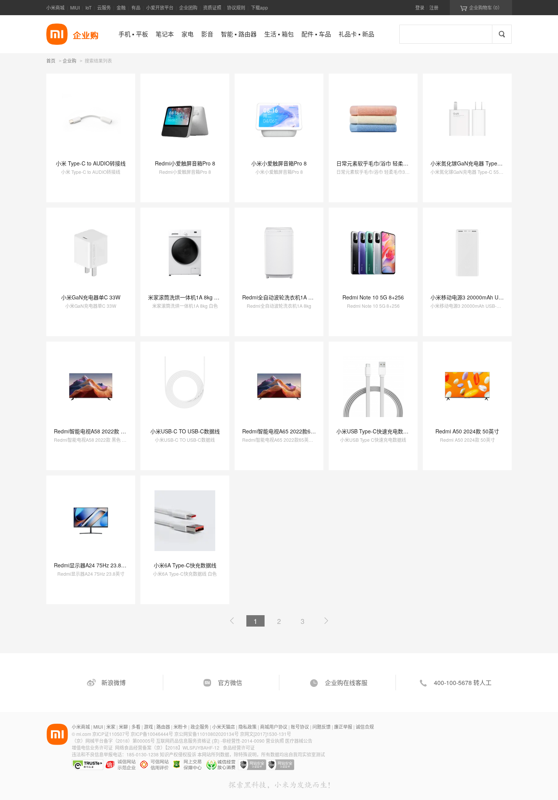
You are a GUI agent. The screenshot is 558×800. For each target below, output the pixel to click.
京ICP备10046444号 (152, 734)
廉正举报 (343, 726)
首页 (50, 60)
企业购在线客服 (346, 682)
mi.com (83, 734)
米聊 (123, 726)
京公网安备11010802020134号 (207, 734)
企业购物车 (481, 7)
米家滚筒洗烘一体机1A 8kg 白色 (186, 297)
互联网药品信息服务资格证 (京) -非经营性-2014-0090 (211, 740)
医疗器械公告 (298, 740)
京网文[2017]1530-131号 (265, 734)
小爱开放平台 (159, 7)
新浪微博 (113, 682)
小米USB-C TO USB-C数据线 (185, 431)
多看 (135, 726)
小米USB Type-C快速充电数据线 (375, 431)
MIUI (75, 7)
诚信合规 (365, 726)
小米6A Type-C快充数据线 (185, 565)
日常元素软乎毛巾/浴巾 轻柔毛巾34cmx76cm (389, 163)
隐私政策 (247, 726)
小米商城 (55, 7)
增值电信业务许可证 (92, 747)
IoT (88, 7)
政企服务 (200, 726)
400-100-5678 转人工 (463, 682)
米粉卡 (180, 726)
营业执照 (275, 740)
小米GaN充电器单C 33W (90, 297)
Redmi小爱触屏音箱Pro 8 (185, 163)
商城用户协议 (273, 726)
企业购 (69, 61)
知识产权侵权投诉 (178, 754)
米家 (110, 726)
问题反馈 (321, 726)
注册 (433, 7)
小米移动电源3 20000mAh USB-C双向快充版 (484, 297)
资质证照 (212, 7)
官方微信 (230, 682)
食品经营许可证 (239, 747)
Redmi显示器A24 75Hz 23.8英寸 (93, 565)
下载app (259, 7)
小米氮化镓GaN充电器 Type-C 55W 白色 (479, 163)
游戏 (148, 726)
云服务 (104, 7)
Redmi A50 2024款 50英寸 (467, 431)
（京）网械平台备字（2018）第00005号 (114, 740)
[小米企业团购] (57, 34)
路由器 (163, 726)
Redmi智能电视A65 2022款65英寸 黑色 (289, 431)
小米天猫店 (223, 726)
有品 (135, 7)
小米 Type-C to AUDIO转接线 (91, 163)
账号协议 (300, 726)
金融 (121, 7)
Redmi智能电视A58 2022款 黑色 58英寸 (102, 431)
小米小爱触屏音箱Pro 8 (279, 163)
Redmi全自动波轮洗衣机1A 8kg (279, 297)
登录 (419, 7)
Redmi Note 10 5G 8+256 (373, 297)
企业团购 (188, 7)
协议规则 (236, 7)
